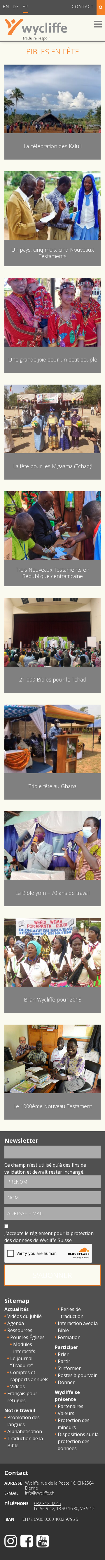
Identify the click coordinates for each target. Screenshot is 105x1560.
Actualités (16, 1309)
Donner (66, 1382)
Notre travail (19, 1410)
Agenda (15, 1323)
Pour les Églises (27, 1337)
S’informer (69, 1368)
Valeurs (66, 1413)
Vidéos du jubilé (24, 1316)
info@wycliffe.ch (39, 1493)
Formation (69, 1337)
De (16, 6)
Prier (63, 1354)
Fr (25, 6)
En (6, 6)
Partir (64, 1361)
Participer (66, 1347)
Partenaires (70, 1406)
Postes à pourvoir (77, 1375)
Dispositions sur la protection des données (78, 1441)
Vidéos (17, 1386)
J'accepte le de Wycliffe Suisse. (49, 1236)
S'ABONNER (52, 1275)
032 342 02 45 (47, 1503)
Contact (83, 6)
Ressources (19, 1330)
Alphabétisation (24, 1431)
